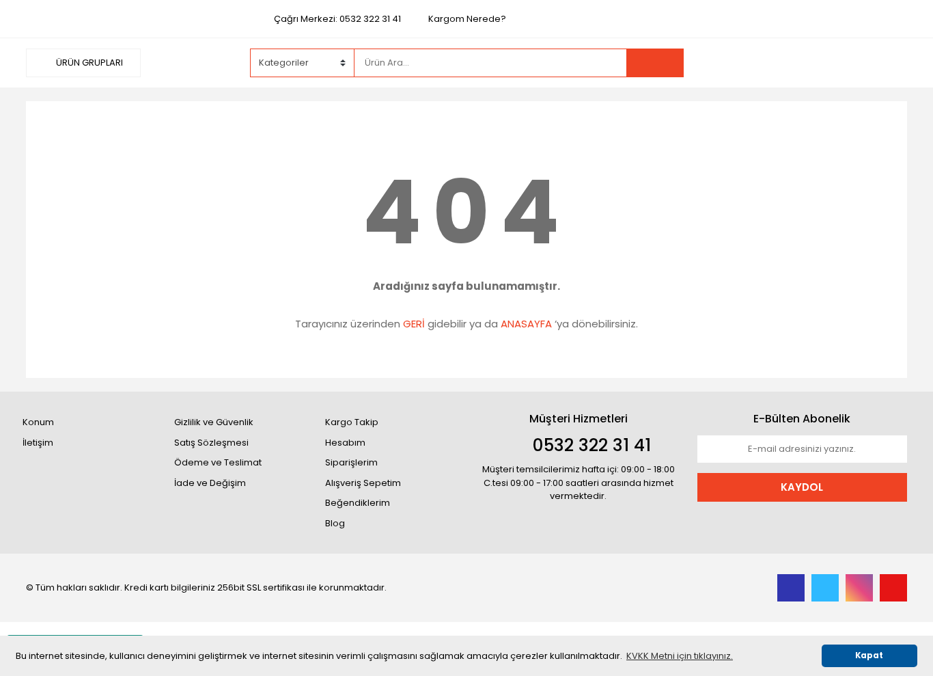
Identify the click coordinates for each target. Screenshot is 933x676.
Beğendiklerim (357, 502)
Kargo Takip (351, 422)
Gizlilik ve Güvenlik (213, 422)
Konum (38, 422)
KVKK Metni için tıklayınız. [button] (679, 655)
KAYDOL (802, 487)
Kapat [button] (869, 655)
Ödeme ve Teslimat (218, 462)
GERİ (414, 323)
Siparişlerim (351, 462)
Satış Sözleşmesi (211, 442)
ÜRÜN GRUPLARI (88, 62)
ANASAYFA (526, 323)
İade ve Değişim (210, 482)
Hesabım (345, 442)
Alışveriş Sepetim (363, 482)
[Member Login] (804, 62)
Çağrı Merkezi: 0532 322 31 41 (337, 18)
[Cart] (886, 63)
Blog (335, 523)
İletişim (38, 442)
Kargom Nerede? (467, 18)
